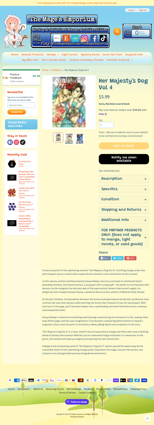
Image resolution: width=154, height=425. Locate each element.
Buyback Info (134, 54)
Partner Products (120, 61)
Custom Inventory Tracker (86, 60)
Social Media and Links (17, 124)
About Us (38, 388)
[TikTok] (22, 142)
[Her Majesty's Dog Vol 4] (58, 137)
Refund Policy (120, 388)
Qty (101, 120)
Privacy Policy (103, 388)
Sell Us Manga (74, 388)
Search (11, 388)
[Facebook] (10, 142)
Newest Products (33, 54)
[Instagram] (16, 142)
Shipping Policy (138, 388)
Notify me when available (124, 159)
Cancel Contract (87, 392)
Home (14, 54)
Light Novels (70, 54)
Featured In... (24, 388)
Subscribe (16, 112)
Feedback (89, 388)
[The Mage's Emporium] (56, 31)
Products (56, 69)
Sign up (143, 10)
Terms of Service (67, 392)
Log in (131, 10)
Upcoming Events (55, 388)
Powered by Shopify (77, 417)
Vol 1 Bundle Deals (54, 60)
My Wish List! (30, 60)
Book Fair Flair (112, 54)
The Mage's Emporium (76, 414)
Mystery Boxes (90, 54)
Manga (53, 55)
